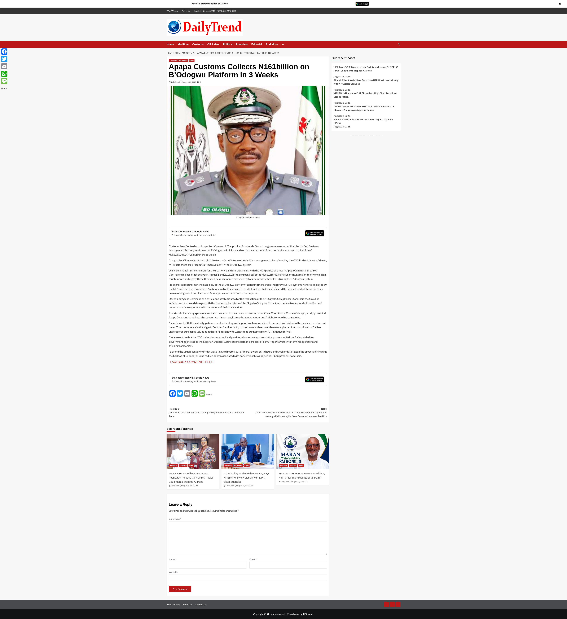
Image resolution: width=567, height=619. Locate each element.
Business (228, 465)
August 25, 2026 (188, 486)
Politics (227, 44)
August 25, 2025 (189, 82)
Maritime (183, 44)
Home (170, 44)
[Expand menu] (283, 44)
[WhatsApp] (4, 73)
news (191, 60)
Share (209, 394)
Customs (198, 44)
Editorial (256, 44)
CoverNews (293, 614)
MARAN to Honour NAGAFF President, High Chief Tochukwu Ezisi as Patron (302, 475)
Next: (291, 413)
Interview (242, 44)
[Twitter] (4, 59)
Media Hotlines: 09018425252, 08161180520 (215, 11)
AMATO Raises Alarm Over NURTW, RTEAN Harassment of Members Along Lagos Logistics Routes (364, 108)
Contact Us (201, 604)
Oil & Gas (213, 44)
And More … (273, 44)
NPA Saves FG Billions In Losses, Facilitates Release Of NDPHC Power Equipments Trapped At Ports (191, 477)
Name (173, 559)
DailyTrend (175, 82)
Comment (175, 518)
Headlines (183, 60)
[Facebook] (4, 51)
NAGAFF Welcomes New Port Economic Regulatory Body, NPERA (363, 121)
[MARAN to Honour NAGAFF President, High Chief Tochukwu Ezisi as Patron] (302, 451)
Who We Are (173, 11)
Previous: (207, 413)
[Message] (4, 81)
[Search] (399, 44)
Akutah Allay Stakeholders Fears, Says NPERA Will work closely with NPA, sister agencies (246, 477)
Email (253, 559)
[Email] (4, 66)
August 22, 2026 (243, 486)
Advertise (186, 11)
